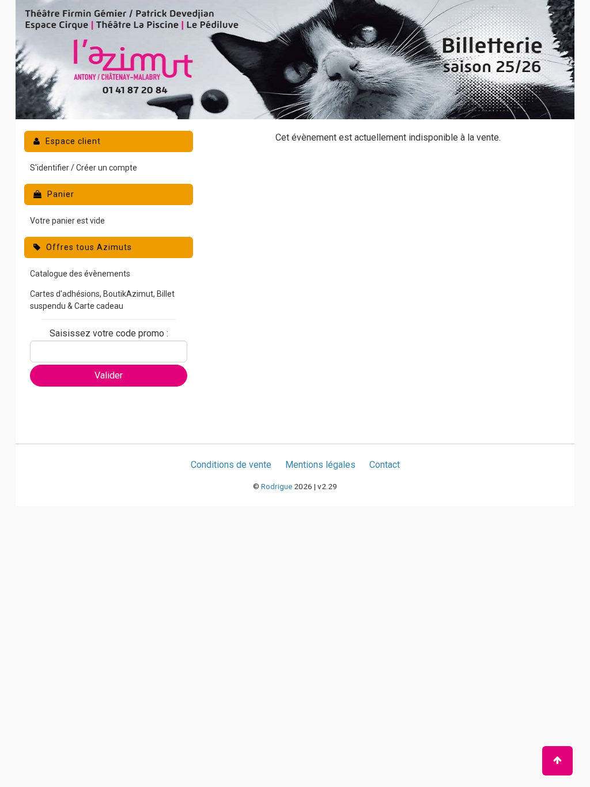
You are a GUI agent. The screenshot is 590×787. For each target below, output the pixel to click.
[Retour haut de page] (557, 760)
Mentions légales (320, 464)
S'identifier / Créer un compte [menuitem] (83, 167)
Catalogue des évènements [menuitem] (80, 273)
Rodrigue (276, 486)
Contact (384, 464)
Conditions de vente (231, 464)
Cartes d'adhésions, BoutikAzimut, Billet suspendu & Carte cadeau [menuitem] (102, 300)
